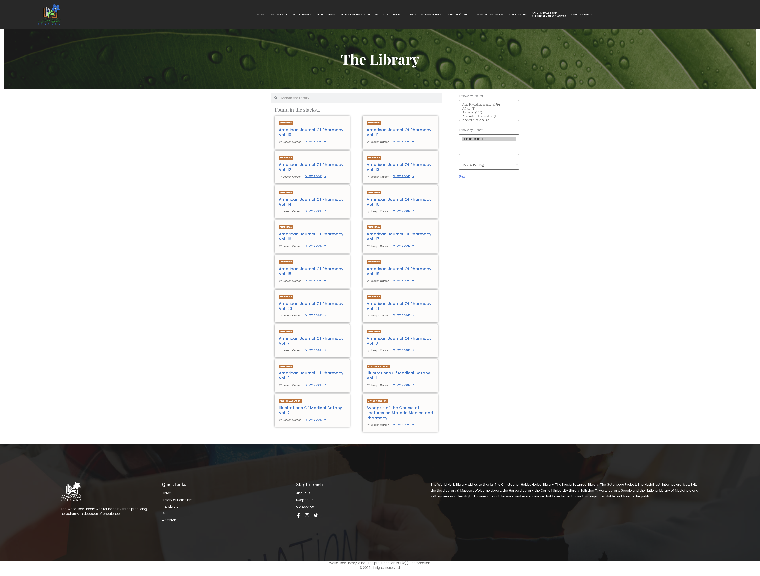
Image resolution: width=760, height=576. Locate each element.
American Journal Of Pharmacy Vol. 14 (311, 202)
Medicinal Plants (378, 366)
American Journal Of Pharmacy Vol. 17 (399, 237)
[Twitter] (315, 515)
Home (166, 493)
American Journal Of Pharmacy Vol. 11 (399, 132)
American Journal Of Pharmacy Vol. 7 (311, 341)
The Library (170, 506)
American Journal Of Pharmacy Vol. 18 (311, 271)
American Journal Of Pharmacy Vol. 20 (311, 306)
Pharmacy (286, 122)
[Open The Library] (287, 14)
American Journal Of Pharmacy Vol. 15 (399, 202)
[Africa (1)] (489, 109)
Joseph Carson (292, 142)
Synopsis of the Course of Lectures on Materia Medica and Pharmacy (400, 413)
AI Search (169, 520)
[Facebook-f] (298, 515)
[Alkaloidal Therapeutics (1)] (489, 116)
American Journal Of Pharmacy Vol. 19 (399, 271)
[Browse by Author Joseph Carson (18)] (489, 145)
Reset (462, 176)
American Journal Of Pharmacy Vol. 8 (399, 341)
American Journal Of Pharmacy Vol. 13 (399, 167)
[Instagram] (307, 515)
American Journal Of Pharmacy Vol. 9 (311, 375)
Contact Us (305, 506)
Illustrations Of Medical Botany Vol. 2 (310, 410)
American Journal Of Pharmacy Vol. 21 (399, 306)
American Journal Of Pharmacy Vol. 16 (311, 237)
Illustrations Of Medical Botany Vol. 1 (398, 375)
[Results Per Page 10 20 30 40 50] (489, 165)
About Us (303, 493)
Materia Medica (377, 400)
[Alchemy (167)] (489, 112)
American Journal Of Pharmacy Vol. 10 (311, 132)
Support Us (304, 500)
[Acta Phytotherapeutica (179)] (489, 105)
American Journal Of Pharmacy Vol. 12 (311, 167)
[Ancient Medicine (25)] (489, 120)
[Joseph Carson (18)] (489, 139)
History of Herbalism (177, 500)
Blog (165, 513)
